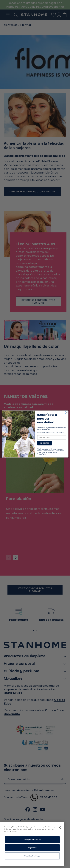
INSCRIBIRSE (44, 443)
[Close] (60, 827)
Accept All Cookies (32, 840)
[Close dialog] (66, 412)
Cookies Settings (32, 856)
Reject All (32, 848)
